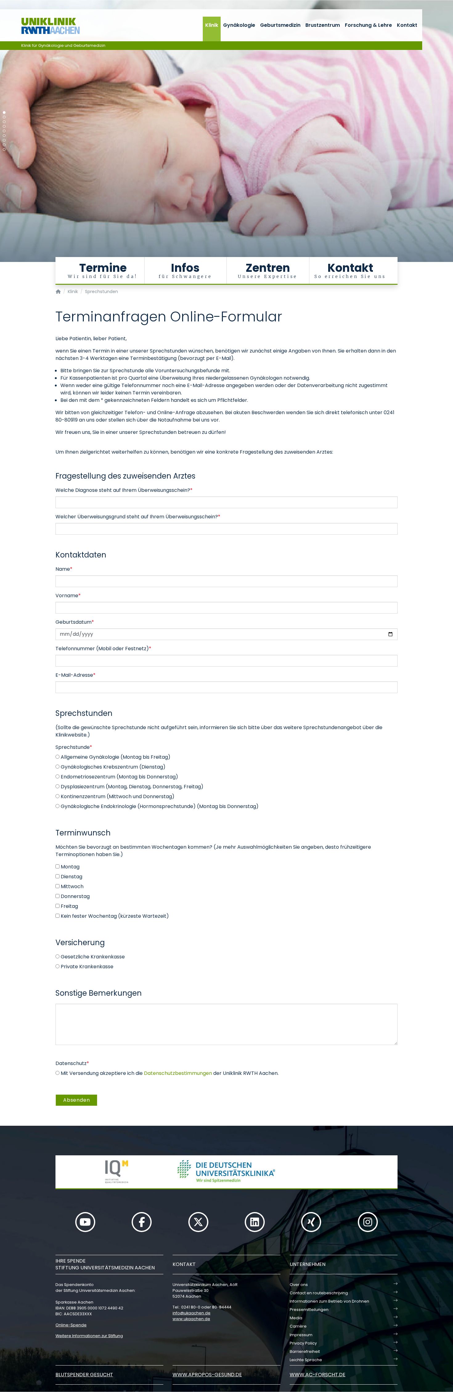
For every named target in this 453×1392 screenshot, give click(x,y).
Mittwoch (71, 886)
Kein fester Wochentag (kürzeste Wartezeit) (114, 916)
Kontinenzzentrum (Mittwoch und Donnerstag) (116, 796)
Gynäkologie (239, 25)
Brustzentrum (322, 25)
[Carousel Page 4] (4, 126)
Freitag (68, 906)
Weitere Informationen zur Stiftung (89, 1335)
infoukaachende (191, 1313)
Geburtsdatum (74, 622)
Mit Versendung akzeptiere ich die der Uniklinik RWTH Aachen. (169, 1073)
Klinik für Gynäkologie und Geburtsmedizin (63, 45)
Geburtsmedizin (280, 25)
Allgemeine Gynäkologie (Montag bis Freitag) (114, 757)
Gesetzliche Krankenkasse (92, 956)
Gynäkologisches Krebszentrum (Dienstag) (112, 766)
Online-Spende (71, 1325)
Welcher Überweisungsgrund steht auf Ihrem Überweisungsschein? (137, 516)
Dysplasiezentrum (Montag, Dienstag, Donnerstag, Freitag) (131, 786)
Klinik (211, 25)
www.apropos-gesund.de (207, 1374)
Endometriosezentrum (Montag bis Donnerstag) (118, 776)
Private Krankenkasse (86, 966)
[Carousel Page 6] (4, 135)
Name (63, 569)
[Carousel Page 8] (4, 145)
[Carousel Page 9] (4, 149)
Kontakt (407, 25)
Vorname (68, 595)
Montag (69, 866)
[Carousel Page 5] (4, 131)
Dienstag (70, 876)
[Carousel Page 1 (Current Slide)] (4, 112)
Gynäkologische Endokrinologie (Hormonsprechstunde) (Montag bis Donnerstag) (159, 806)
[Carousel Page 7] (4, 140)
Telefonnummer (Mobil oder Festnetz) (103, 648)
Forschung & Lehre (368, 25)
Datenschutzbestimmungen (178, 1073)
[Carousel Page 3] (4, 121)
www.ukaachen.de (191, 1318)
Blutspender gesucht (84, 1374)
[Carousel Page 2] (4, 117)
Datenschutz (72, 1063)
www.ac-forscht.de (317, 1374)
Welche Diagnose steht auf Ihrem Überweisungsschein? (124, 490)
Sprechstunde (73, 747)
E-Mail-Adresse (75, 675)
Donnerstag (74, 896)
